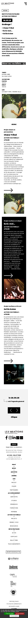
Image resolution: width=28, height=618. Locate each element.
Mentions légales (14, 601)
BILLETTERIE (17, 455)
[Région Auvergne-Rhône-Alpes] (13, 558)
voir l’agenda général (16, 401)
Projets (14, 518)
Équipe (14, 486)
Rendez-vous (14, 522)
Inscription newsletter (13, 552)
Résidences (14, 504)
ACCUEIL (9, 455)
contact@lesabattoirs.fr (14, 459)
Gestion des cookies (14, 606)
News (14, 468)
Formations (14, 508)
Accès (14, 533)
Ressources (14, 526)
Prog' (14, 464)
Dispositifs (14, 497)
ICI (24, 63)
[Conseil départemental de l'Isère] (13, 567)
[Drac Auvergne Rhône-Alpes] (13, 584)
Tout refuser (20, 613)
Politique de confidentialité (14, 604)
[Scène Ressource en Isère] (13, 592)
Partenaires (14, 490)
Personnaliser (14, 616)
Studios (14, 500)
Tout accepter (10, 613)
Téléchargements (14, 544)
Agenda (14, 476)
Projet (14, 482)
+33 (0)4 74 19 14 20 (14, 457)
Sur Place (14, 536)
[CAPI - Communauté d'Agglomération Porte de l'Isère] (13, 575)
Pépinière (14, 512)
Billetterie (14, 540)
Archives (14, 472)
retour (5, 10)
